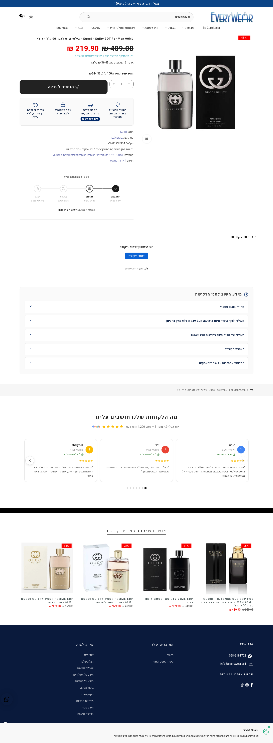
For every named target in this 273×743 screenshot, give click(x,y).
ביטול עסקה (87, 688)
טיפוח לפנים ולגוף (163, 662)
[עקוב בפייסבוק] (251, 684)
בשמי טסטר (61, 28)
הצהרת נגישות (85, 714)
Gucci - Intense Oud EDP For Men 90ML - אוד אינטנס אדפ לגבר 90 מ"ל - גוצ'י (226, 602)
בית (251, 390)
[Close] (269, 727)
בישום (170, 655)
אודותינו (89, 655)
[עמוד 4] (136, 488)
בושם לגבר (117, 138)
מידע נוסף (88, 707)
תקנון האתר (87, 694)
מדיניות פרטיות (85, 701)
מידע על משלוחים (83, 675)
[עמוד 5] (133, 488)
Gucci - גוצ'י (116, 155)
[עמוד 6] (130, 488)
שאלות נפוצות (85, 668)
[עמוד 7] (127, 488)
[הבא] (29, 460)
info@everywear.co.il (233, 664)
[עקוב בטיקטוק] (242, 684)
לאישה (96, 28)
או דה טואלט (117, 161)
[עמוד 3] (139, 488)
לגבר (80, 28)
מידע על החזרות (84, 681)
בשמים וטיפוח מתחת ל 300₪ (69, 155)
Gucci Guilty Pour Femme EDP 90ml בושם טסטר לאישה (107, 600)
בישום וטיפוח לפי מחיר (122, 28)
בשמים (171, 28)
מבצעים (189, 28)
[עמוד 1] (145, 488)
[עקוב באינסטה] (247, 684)
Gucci (123, 132)
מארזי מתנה (151, 28)
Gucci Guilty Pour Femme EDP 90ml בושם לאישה (47, 600)
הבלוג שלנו (87, 662)
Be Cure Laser (211, 28)
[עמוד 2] (142, 488)
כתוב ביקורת (137, 256)
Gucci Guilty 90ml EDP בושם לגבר (169, 600)
